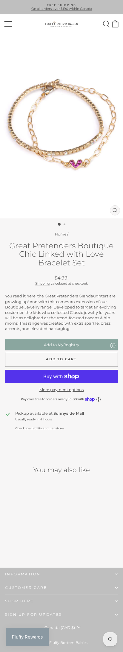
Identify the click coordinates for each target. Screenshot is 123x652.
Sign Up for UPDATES (33, 614)
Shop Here (19, 601)
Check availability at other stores (39, 428)
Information (22, 574)
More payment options (61, 389)
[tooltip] (113, 345)
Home (60, 234)
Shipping (42, 283)
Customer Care (26, 587)
